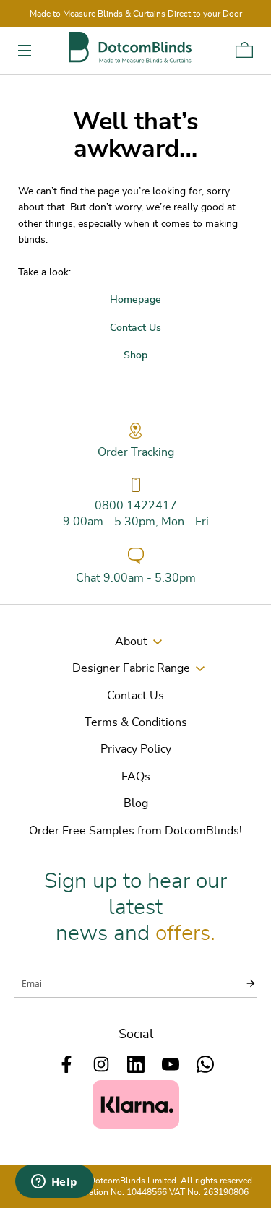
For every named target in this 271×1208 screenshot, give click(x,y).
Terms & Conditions (136, 722)
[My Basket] (244, 50)
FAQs (135, 776)
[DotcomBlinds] (130, 47)
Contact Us (135, 696)
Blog (136, 803)
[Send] (242, 983)
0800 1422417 (136, 506)
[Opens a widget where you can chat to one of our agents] (54, 1183)
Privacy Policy (135, 749)
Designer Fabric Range (131, 668)
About (131, 641)
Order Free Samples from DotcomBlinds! (135, 831)
